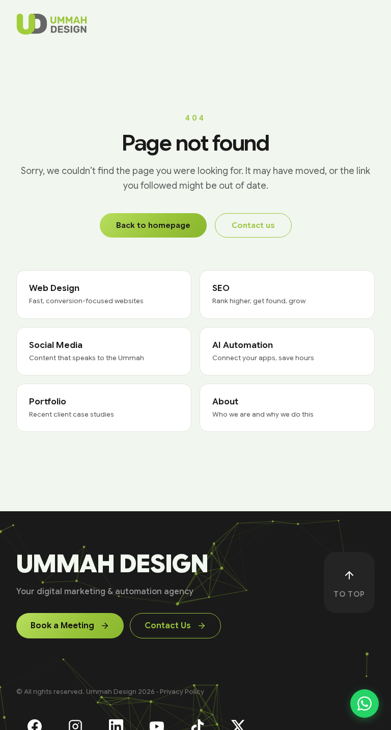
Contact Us (168, 626)
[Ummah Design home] (51, 24)
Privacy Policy (182, 691)
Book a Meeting (62, 626)
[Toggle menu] (364, 24)
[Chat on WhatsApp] (364, 703)
